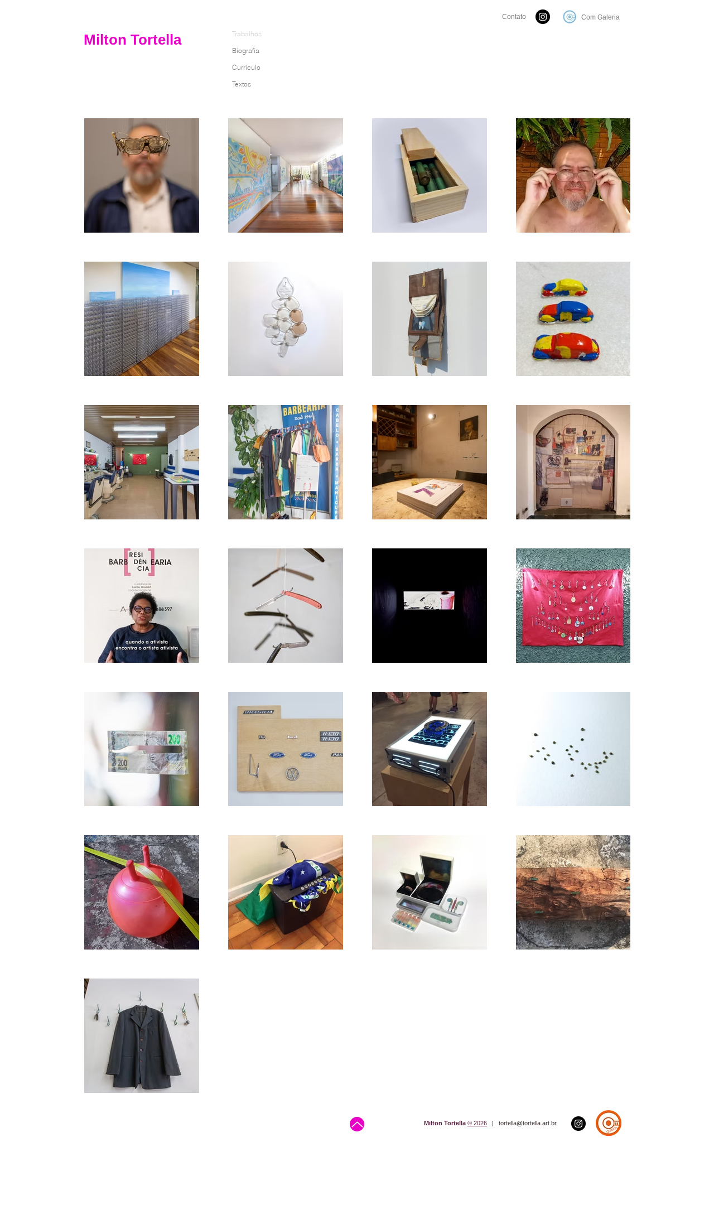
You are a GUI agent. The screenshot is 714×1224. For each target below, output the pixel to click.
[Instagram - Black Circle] (543, 16)
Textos (241, 84)
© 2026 (477, 1123)
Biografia (245, 50)
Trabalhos (247, 34)
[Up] (357, 1124)
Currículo (246, 67)
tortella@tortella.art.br (528, 1123)
